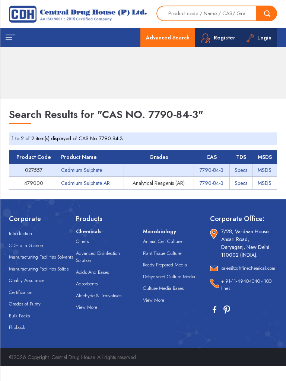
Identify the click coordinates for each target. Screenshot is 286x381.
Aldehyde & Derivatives (98, 295)
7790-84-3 (211, 170)
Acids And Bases (92, 272)
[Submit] (267, 13)
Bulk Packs (19, 315)
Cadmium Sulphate (81, 170)
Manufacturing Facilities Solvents (41, 256)
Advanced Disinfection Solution (98, 257)
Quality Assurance (26, 280)
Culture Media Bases (163, 288)
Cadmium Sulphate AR (85, 183)
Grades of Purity (25, 303)
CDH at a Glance (26, 245)
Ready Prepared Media (165, 264)
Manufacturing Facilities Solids (39, 268)
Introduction (20, 233)
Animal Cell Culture (162, 241)
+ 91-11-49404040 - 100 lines (246, 285)
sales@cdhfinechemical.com (248, 268)
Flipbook (17, 327)
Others (82, 241)
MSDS (264, 170)
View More (86, 307)
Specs (241, 170)
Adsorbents (87, 283)
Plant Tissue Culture (162, 253)
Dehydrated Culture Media (169, 276)
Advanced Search (168, 37)
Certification (20, 292)
